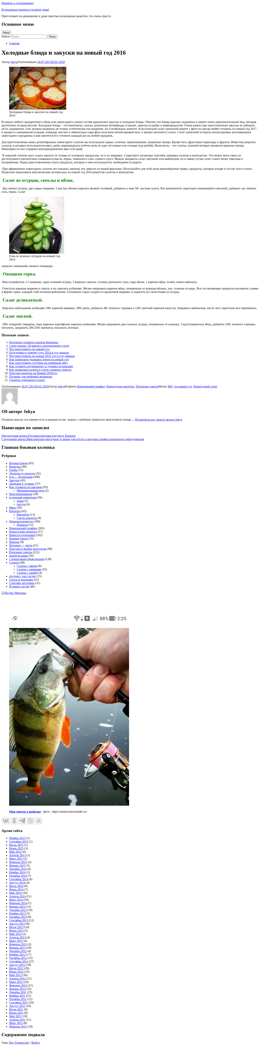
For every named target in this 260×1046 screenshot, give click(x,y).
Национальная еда (21, 521)
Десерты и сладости (22, 473)
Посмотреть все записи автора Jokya (158, 419)
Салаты (14, 562)
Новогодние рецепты (120, 386)
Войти (35, 1042)
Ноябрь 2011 (17, 995)
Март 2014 (16, 899)
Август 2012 (17, 964)
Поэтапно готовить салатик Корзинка (33, 342)
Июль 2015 (16, 845)
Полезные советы (147, 386)
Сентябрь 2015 (18, 841)
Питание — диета (20, 545)
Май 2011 (15, 1016)
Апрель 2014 (17, 896)
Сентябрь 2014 (18, 879)
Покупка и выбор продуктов (27, 548)
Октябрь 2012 (18, 958)
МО (170, 386)
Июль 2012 (16, 968)
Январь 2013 (17, 947)
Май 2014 (15, 893)
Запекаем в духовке (21, 483)
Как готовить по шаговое (25, 487)
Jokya (14, 62)
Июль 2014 (16, 886)
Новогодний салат (205, 386)
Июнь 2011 (16, 1012)
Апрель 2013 (17, 937)
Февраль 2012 (18, 985)
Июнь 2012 (16, 971)
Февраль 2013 (18, 944)
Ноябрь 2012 (17, 954)
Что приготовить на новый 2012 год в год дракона (42, 356)
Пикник (14, 542)
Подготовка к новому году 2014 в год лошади (39, 352)
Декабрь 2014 (18, 869)
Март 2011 (16, 1023)
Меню (6, 32)
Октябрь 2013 (18, 916)
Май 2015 (15, 851)
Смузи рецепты (27, 518)
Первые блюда (18, 538)
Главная (14, 43)
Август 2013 (17, 923)
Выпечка (15, 466)
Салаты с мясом (27, 566)
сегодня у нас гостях (22, 576)
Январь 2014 (17, 906)
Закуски (14, 480)
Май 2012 (15, 975)
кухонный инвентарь (23, 497)
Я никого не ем (19, 586)
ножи (20, 500)
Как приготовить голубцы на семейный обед (38, 362)
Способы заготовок (21, 583)
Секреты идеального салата (27, 380)
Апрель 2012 (17, 978)
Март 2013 (16, 940)
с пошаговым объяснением (26, 559)
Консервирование (20, 494)
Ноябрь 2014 (17, 872)
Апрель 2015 (17, 855)
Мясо (12, 507)
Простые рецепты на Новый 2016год (33, 373)
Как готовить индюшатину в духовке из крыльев (41, 366)
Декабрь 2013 (18, 910)
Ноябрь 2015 (17, 838)
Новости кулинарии (22, 535)
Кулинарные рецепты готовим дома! (25, 9)
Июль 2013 (16, 927)
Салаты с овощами (29, 569)
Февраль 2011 (18, 1026)
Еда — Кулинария (21, 476)
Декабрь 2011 (17, 992)
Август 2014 (17, 882)
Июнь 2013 (16, 930)
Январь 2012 (17, 988)
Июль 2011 (16, 1009)
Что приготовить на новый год (29, 349)
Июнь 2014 (16, 889)
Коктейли (23, 514)
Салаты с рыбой (27, 572)
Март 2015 (16, 858)
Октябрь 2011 (18, 999)
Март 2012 (16, 982)
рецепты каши (18, 555)
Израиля (22, 524)
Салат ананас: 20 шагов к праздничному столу (39, 345)
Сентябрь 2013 (18, 920)
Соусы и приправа (21, 579)
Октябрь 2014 (18, 875)
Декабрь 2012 (18, 951)
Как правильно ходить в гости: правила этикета (40, 369)
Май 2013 (15, 934)
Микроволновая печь (30, 490)
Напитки (15, 511)
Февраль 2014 (18, 903)
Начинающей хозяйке (91, 386)
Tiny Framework (19, 1042)
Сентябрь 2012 (18, 961)
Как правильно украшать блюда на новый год (39, 359)
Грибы (13, 470)
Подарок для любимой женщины (30, 376)
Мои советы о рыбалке (25, 811)
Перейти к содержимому (18, 3)
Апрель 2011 (17, 1019)
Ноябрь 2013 (17, 913)
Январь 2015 (17, 865)
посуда (21, 504)
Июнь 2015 (16, 848)
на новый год (183, 386)
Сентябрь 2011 (18, 1002)
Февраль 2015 (18, 862)
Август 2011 (17, 1006)
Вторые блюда (18, 463)
